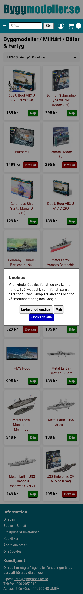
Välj (59, 309)
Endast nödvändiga (35, 309)
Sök (49, 25)
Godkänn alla (41, 317)
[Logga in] (60, 25)
